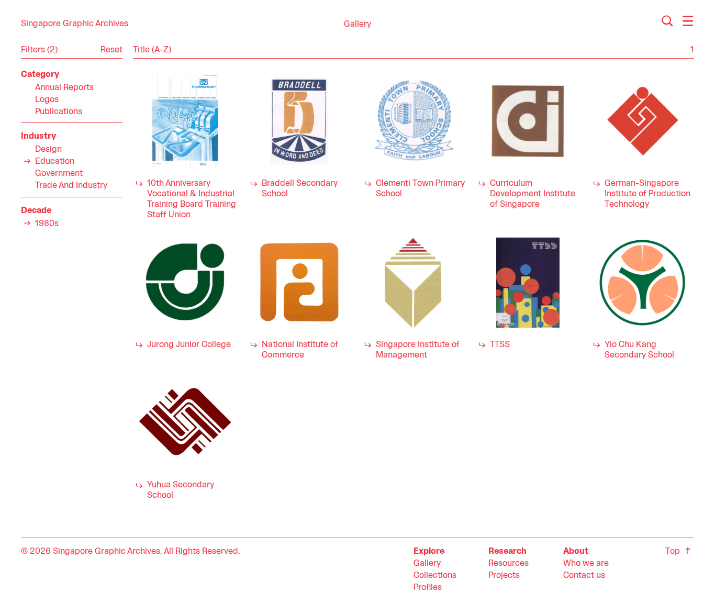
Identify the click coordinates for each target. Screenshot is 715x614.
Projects (504, 575)
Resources (508, 563)
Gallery (427, 563)
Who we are (586, 563)
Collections (435, 575)
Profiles (428, 587)
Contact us (584, 575)
